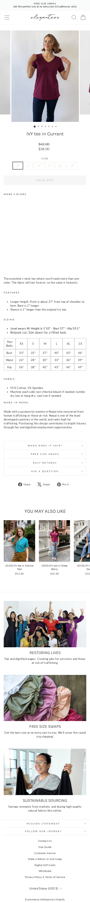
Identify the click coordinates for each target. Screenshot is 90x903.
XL (60, 165)
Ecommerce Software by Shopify (45, 899)
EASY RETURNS (45, 462)
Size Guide (44, 847)
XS (18, 165)
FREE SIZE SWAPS (45, 454)
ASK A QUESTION (45, 471)
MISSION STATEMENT (43, 823)
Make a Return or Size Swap (45, 859)
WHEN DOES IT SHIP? (45, 445)
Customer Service (44, 853)
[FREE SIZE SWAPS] (45, 698)
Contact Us (45, 840)
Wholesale (45, 871)
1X (72, 165)
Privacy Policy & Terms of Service (45, 877)
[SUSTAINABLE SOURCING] (45, 772)
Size (45, 158)
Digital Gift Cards (45, 865)
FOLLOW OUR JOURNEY (43, 831)
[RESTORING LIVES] (45, 624)
